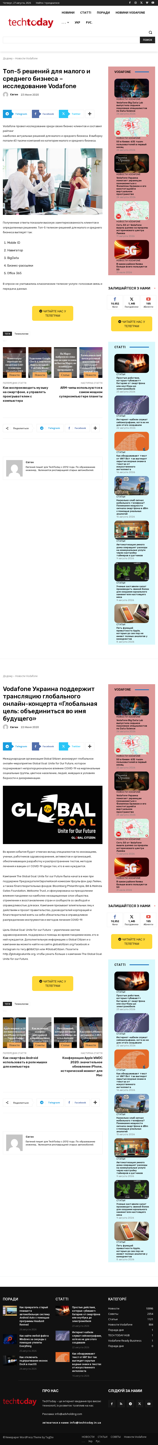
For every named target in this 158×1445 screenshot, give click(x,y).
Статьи (65, 375)
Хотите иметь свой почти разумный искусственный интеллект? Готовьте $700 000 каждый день (91, 363)
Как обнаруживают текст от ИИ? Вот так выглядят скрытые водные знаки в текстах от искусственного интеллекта (131, 462)
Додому (8, 58)
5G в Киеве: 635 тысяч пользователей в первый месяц (131, 144)
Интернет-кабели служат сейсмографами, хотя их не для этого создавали (132, 422)
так (115, 298)
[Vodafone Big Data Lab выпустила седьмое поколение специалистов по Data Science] (131, 88)
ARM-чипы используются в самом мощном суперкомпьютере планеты (80, 392)
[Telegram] (130, 1403)
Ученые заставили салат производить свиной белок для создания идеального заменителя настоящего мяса (132, 592)
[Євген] (6, 94)
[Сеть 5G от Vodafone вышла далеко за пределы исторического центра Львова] (131, 210)
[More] (89, 114)
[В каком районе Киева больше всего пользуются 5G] (131, 249)
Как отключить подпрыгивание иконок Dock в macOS (34, 1361)
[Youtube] (152, 3)
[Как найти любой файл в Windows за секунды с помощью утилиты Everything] (10, 1339)
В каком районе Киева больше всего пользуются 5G (131, 267)
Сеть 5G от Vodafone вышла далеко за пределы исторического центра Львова (132, 229)
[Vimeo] (147, 3)
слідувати (132, 298)
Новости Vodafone (26, 58)
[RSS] (121, 1403)
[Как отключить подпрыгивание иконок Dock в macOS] (10, 1360)
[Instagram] (135, 3)
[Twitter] (141, 3)
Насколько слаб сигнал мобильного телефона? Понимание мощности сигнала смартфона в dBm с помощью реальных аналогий (132, 507)
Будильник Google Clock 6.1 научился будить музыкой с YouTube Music (40, 363)
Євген (14, 94)
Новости (14, 375)
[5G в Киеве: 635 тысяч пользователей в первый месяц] (131, 127)
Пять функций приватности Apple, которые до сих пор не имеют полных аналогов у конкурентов (131, 633)
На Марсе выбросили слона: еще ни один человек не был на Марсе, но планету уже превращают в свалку (65, 363)
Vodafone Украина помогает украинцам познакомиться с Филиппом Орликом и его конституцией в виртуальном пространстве (131, 186)
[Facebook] (130, 3)
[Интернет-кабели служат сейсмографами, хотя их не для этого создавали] (131, 405)
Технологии (21, 333)
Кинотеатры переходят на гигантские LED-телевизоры (14, 363)
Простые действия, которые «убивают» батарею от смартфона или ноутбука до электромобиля (130, 383)
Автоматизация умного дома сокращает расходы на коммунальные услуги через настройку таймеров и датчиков (131, 550)
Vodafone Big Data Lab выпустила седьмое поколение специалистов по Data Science (131, 106)
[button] (150, 32)
